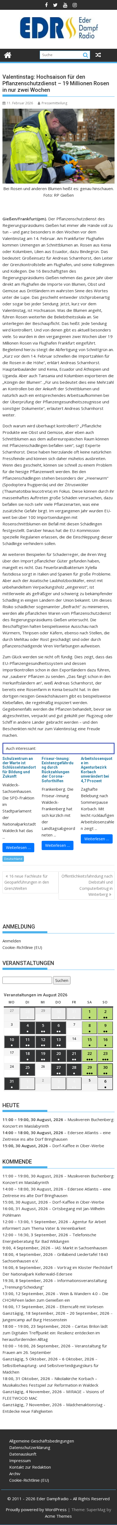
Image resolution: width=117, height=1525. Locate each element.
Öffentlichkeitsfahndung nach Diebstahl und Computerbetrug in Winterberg (87, 885)
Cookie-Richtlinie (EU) (22, 947)
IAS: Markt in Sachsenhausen (81, 1247)
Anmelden (11, 940)
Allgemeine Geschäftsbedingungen (41, 1441)
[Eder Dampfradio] (8, 54)
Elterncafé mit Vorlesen (81, 1306)
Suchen (60, 981)
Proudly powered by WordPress (36, 1509)
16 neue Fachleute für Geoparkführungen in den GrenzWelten (26, 882)
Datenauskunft (22, 1454)
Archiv (14, 1473)
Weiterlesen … (18, 847)
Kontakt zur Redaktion (30, 1467)
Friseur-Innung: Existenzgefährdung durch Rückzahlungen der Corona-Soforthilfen (57, 769)
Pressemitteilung (54, 103)
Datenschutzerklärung (29, 1447)
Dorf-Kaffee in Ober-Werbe (78, 1145)
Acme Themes (58, 1516)
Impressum (20, 1460)
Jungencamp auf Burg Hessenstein (34, 1319)
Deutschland (13, 859)
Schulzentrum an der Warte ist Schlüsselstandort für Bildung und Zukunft (19, 767)
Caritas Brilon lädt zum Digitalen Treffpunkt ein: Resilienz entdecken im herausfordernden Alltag (55, 1332)
